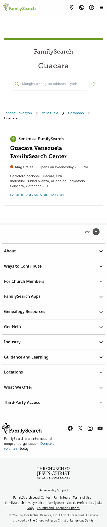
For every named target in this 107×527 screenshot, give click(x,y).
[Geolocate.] (93, 84)
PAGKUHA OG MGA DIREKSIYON (37, 195)
